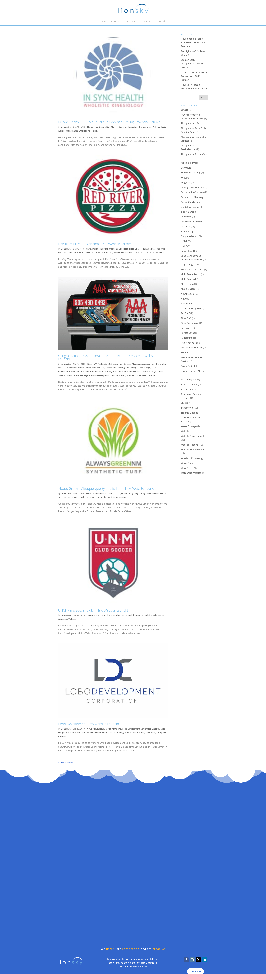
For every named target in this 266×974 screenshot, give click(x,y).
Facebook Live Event (191, 221)
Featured (185, 226)
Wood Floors (187, 463)
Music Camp (187, 284)
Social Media (124, 127)
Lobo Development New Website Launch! (88, 724)
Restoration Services (94, 371)
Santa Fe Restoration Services (126, 371)
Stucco (160, 371)
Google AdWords (190, 236)
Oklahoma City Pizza (118, 248)
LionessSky (66, 127)
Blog (183, 177)
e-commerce (187, 211)
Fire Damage (132, 367)
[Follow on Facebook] (186, 959)
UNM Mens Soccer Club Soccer (101, 615)
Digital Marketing (100, 248)
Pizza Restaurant (147, 248)
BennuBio (186, 167)
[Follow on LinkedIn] (204, 959)
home (104, 21)
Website (185, 431)
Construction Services (94, 367)
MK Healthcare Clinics (192, 269)
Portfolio (70, 732)
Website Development (141, 127)
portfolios (131, 21)
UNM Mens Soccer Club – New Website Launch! (93, 610)
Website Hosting (160, 127)
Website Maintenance (68, 130)
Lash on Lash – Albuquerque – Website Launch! (193, 63)
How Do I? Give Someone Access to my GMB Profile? (194, 76)
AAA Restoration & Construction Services (112, 364)
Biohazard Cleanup (75, 367)
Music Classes (188, 288)
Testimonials (188, 407)
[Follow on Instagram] (192, 959)
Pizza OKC (134, 248)
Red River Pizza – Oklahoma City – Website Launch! (95, 244)
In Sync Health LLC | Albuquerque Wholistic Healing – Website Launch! (109, 122)
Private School (188, 332)
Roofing (108, 371)
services (115, 21)
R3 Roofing (187, 337)
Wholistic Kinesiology (88, 130)
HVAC (184, 246)
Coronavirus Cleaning (115, 367)
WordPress (140, 252)
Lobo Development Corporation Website (140, 728)
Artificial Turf (110, 493)
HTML (184, 241)
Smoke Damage (149, 371)
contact (161, 21)
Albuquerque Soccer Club (194, 154)
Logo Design (99, 127)
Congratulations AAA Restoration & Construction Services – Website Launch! (107, 357)
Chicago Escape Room (192, 187)
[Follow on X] (198, 959)
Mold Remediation (190, 274)
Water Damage (81, 375)
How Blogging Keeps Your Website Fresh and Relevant (193, 42)
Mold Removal (77, 371)
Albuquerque (137, 364)
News (89, 127)
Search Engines (189, 379)
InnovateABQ (188, 250)
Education (186, 216)
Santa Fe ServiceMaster (193, 370)
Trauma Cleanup (65, 375)
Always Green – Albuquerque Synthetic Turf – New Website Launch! (107, 488)
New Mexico (112, 127)
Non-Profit (186, 303)
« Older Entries (66, 762)
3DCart (184, 109)
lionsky (146, 21)
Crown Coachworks (191, 202)
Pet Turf (163, 493)
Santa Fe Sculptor (190, 366)
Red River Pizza (189, 342)
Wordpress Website (155, 252)
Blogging (185, 182)
